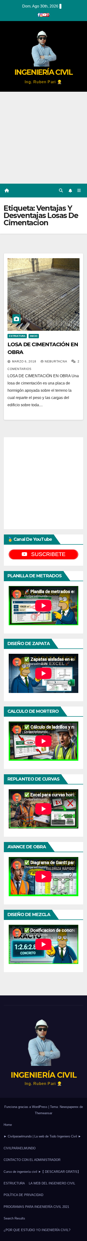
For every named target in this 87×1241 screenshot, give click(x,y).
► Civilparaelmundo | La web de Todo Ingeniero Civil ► (42, 1136)
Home (8, 1125)
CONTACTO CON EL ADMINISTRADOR (32, 1160)
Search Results (14, 1218)
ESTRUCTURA (17, 336)
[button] (61, 190)
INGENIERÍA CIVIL (43, 72)
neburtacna (56, 361)
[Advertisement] (43, 137)
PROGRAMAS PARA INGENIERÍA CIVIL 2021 (36, 1207)
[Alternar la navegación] (79, 191)
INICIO (33, 336)
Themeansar (43, 1113)
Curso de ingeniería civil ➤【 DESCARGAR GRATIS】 (42, 1171)
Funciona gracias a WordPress (26, 1107)
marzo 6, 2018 (24, 361)
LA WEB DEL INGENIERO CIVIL (52, 1183)
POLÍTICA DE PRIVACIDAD (23, 1195)
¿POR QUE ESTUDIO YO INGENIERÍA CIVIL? (37, 1230)
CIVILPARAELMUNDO (20, 1148)
